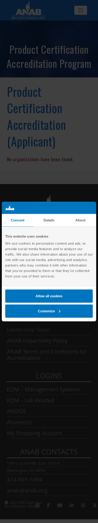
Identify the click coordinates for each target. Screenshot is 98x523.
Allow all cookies (49, 296)
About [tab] (80, 220)
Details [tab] (49, 220)
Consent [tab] (17, 220)
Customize (46, 311)
